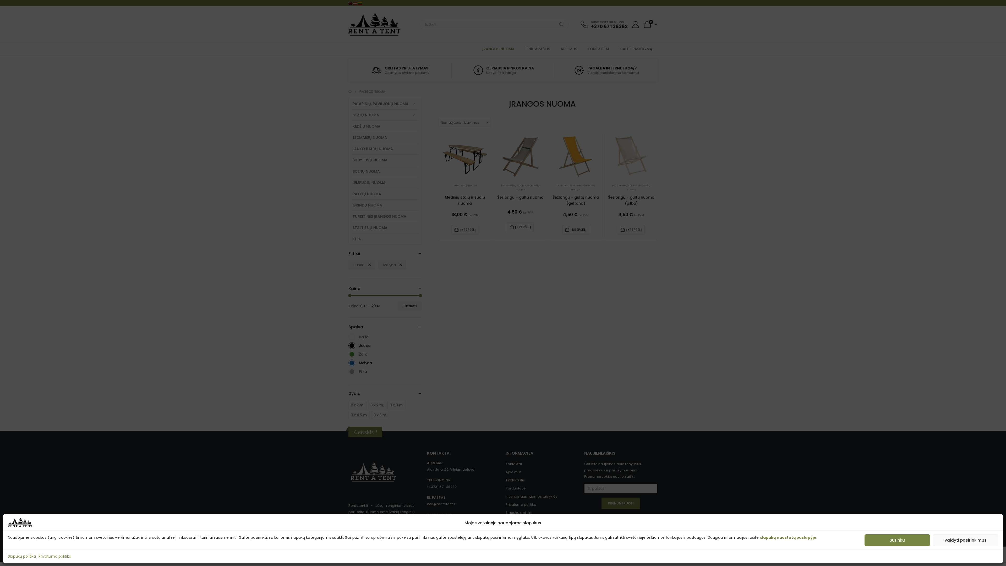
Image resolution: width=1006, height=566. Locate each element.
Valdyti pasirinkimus (965, 540)
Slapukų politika (22, 556)
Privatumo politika (55, 556)
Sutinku (897, 540)
